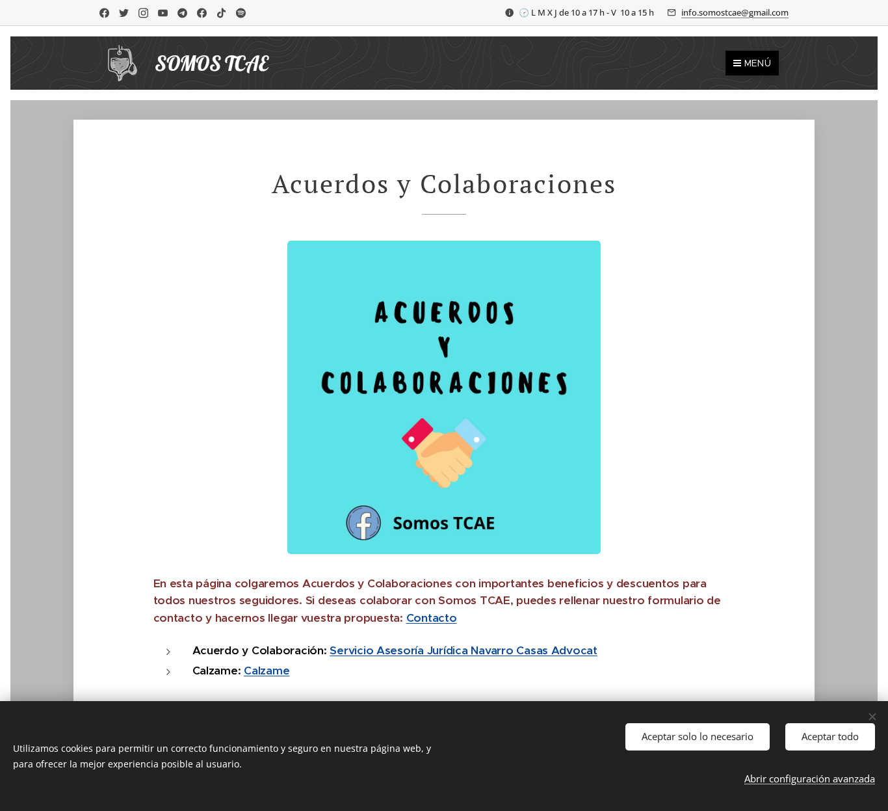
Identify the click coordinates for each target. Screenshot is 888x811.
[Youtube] (163, 13)
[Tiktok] (221, 13)
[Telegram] (182, 13)
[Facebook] (104, 13)
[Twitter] (124, 13)
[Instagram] (143, 13)
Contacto (431, 618)
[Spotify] (241, 13)
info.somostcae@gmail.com (735, 12)
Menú (757, 63)
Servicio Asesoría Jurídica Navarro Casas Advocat (463, 650)
